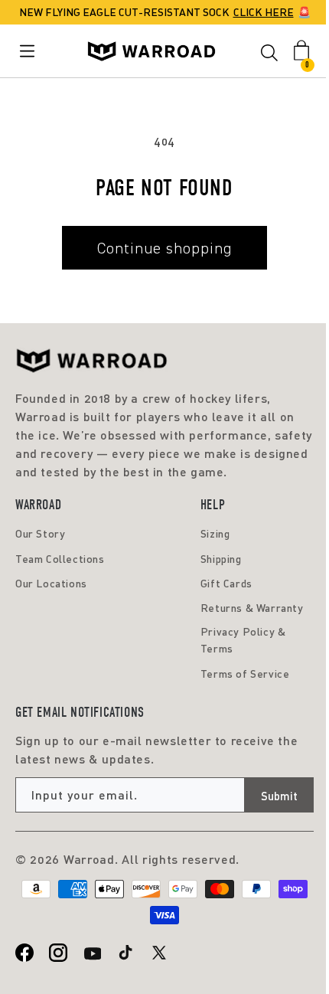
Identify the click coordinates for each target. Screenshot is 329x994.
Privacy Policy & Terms (243, 640)
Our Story (40, 533)
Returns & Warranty (252, 607)
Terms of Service (245, 673)
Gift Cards (226, 583)
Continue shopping (164, 248)
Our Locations (51, 583)
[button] (269, 55)
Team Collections (60, 558)
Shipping (221, 558)
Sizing (215, 533)
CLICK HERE (263, 11)
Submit (279, 796)
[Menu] (30, 50)
